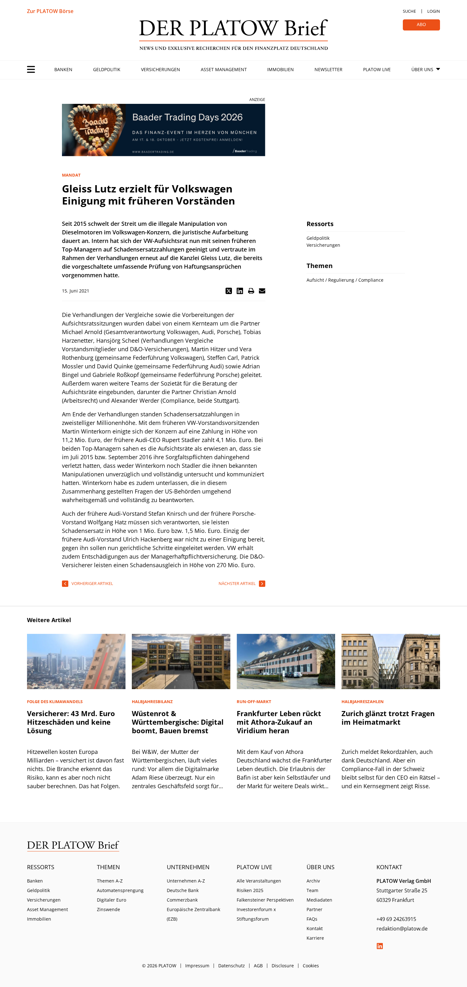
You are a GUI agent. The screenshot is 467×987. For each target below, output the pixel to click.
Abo (421, 24)
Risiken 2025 (250, 890)
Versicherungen (160, 69)
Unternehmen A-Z (186, 881)
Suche (409, 11)
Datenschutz (231, 966)
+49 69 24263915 (396, 919)
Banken (63, 69)
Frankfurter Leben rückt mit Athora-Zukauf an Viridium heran (279, 721)
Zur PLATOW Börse (50, 11)
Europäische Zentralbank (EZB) (193, 914)
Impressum (197, 966)
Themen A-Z (110, 881)
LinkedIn (379, 946)
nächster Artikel (237, 583)
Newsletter (328, 69)
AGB (258, 966)
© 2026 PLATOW (159, 966)
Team (312, 890)
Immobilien (280, 69)
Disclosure (283, 966)
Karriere (315, 938)
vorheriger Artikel (92, 583)
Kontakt (315, 928)
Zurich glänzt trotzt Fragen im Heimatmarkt (388, 717)
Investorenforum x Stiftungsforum (256, 914)
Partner (314, 909)
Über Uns (422, 69)
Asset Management (224, 69)
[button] (229, 291)
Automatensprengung (120, 890)
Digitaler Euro (111, 900)
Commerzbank (182, 900)
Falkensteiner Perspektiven (265, 900)
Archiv (313, 881)
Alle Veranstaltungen (259, 881)
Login (433, 11)
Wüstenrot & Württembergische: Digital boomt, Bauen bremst (178, 721)
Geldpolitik (106, 69)
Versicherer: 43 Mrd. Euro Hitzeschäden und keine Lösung (71, 721)
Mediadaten (319, 900)
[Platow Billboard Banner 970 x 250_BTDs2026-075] (163, 130)
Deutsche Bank (183, 890)
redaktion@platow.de (402, 928)
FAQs (312, 919)
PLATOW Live (377, 69)
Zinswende (108, 909)
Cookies (311, 966)
